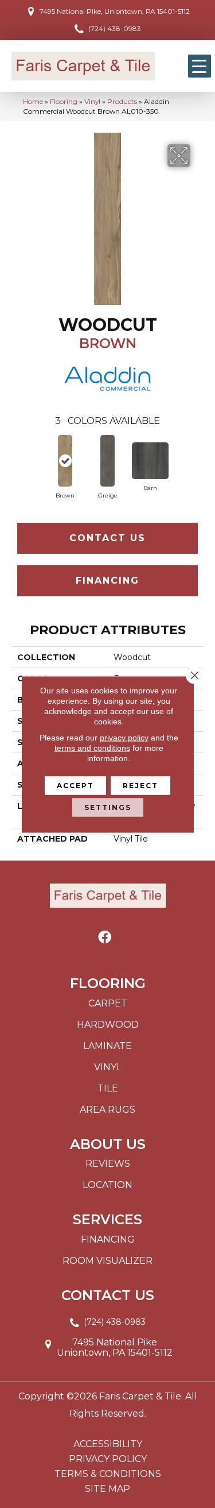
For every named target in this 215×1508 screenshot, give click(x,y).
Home (33, 101)
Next (197, 457)
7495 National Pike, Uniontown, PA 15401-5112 (115, 11)
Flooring (63, 101)
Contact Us (107, 538)
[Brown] (65, 460)
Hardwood (108, 1024)
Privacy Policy (108, 1459)
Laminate (107, 1045)
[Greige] (108, 460)
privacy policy (124, 737)
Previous (17, 457)
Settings (107, 807)
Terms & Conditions (107, 1474)
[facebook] (104, 938)
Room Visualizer (107, 1260)
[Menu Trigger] (199, 66)
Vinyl (92, 101)
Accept (75, 785)
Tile (107, 1088)
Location (107, 1184)
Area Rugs (107, 1109)
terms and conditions (92, 747)
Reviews (107, 1163)
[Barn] (150, 460)
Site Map (107, 1489)
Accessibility (107, 1444)
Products (122, 101)
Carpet (107, 1003)
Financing (107, 580)
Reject (140, 785)
